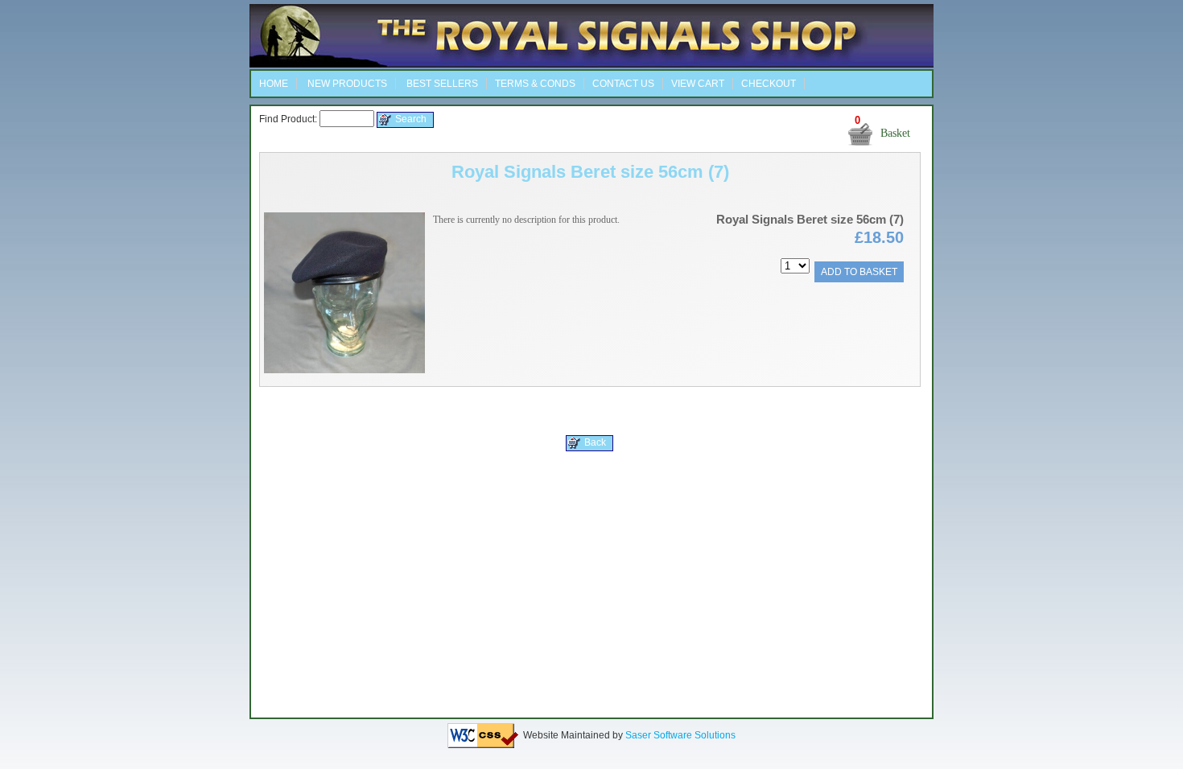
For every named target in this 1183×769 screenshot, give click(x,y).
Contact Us (623, 83)
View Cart (697, 83)
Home (273, 83)
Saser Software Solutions (680, 735)
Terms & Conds (535, 83)
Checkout (768, 83)
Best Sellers (441, 83)
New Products (346, 83)
